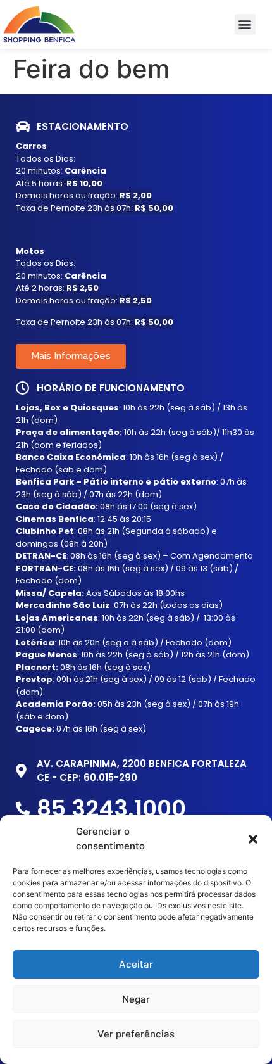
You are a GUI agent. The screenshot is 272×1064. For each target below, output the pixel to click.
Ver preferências (136, 1034)
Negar (136, 999)
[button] (253, 839)
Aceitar (136, 964)
